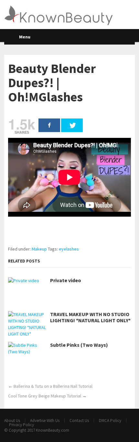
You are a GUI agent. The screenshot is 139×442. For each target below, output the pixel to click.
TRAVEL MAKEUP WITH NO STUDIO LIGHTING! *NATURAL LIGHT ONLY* (90, 317)
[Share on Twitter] (72, 125)
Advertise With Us (44, 420)
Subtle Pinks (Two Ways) (79, 345)
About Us (12, 420)
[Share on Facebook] (49, 125)
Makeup (39, 249)
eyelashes (69, 249)
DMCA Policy (110, 420)
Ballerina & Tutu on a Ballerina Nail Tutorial (53, 386)
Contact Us (79, 420)
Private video (65, 280)
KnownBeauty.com (52, 430)
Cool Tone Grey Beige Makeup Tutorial (44, 396)
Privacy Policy (21, 424)
